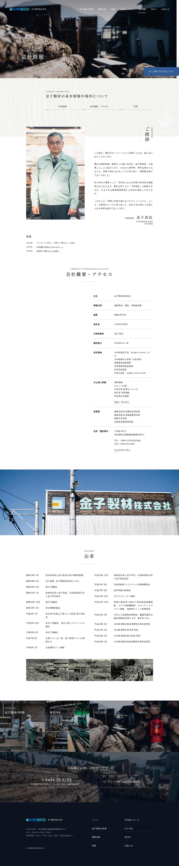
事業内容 (96, 837)
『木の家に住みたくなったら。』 (49, 247)
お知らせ (129, 846)
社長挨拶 (62, 106)
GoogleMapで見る (122, 450)
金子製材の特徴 (99, 829)
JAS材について (132, 820)
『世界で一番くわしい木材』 (47, 251)
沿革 (136, 106)
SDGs (127, 837)
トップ (95, 820)
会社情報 (129, 829)
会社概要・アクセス (99, 106)
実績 (94, 846)
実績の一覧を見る (121, 402)
